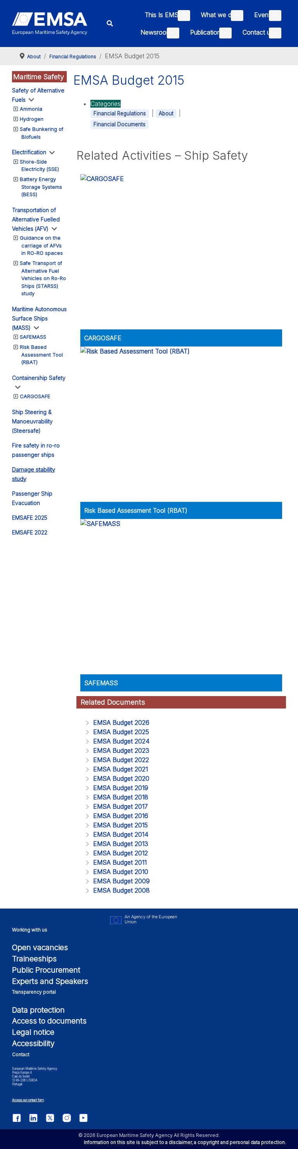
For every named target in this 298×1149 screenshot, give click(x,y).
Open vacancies (40, 947)
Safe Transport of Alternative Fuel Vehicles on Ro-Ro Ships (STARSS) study (43, 278)
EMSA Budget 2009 (121, 881)
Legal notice (33, 1032)
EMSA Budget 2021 (120, 769)
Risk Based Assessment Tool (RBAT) (41, 354)
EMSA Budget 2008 (121, 890)
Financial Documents (120, 124)
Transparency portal (34, 992)
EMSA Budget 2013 (120, 844)
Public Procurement (46, 970)
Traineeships (34, 958)
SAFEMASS (33, 337)
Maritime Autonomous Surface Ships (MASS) (39, 318)
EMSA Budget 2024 (121, 741)
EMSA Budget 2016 (120, 816)
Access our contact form (28, 1100)
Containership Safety (39, 377)
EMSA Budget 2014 (120, 834)
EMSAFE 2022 (29, 532)
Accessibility (33, 1043)
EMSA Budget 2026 (121, 722)
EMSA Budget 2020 (121, 778)
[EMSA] (50, 23)
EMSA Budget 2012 (120, 853)
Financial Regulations (120, 113)
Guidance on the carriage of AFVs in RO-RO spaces (41, 245)
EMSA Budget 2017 (120, 806)
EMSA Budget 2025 (121, 732)
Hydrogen (31, 119)
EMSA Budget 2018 (120, 797)
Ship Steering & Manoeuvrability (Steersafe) (32, 421)
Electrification (29, 152)
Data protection (38, 1010)
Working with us (29, 930)
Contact (20, 1054)
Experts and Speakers (50, 981)
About (166, 113)
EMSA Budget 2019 (120, 788)
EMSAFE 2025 (29, 517)
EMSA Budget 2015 (120, 825)
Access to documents (49, 1020)
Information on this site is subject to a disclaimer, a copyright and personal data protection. (185, 1142)
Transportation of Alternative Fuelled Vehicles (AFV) (36, 219)
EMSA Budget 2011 (120, 862)
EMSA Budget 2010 (120, 872)
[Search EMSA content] (110, 23)
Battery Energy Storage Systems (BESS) (41, 186)
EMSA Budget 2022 (121, 760)
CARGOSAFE (35, 396)
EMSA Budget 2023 (121, 750)
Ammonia (31, 109)
